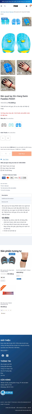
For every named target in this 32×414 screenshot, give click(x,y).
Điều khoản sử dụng (21, 407)
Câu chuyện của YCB (6, 364)
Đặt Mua (22, 154)
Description (5, 195)
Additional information (8, 198)
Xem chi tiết (4, 350)
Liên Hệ (3, 375)
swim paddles (13, 187)
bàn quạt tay (5, 187)
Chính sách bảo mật (10, 407)
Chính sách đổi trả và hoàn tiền (23, 410)
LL (21, 275)
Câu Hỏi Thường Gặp (6, 371)
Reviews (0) (5, 201)
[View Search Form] (4, 6)
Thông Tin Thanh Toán (7, 368)
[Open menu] (1, 6)
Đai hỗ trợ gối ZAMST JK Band (23, 270)
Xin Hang (8, 190)
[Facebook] (3, 355)
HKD (9, 187)
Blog (2, 373)
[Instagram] (7, 355)
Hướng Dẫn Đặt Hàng (6, 366)
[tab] (16, 195)
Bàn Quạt (6, 185)
